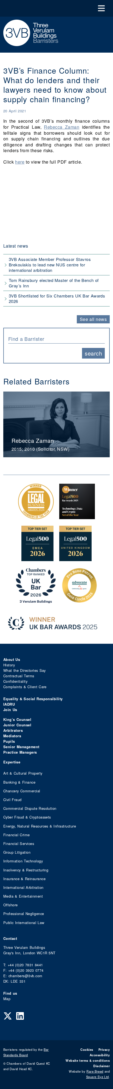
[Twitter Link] (7, 1015)
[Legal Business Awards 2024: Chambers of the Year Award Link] (36, 516)
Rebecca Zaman (61, 127)
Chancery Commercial (21, 790)
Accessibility (100, 1055)
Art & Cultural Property (22, 773)
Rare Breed (94, 1071)
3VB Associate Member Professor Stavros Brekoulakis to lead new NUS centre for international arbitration (50, 264)
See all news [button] (93, 319)
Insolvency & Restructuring (25, 870)
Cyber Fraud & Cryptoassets (27, 817)
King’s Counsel (17, 719)
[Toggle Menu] (101, 8)
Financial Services (18, 843)
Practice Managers (20, 752)
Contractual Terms (18, 675)
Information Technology (23, 861)
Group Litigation (16, 852)
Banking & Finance (19, 782)
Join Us (10, 709)
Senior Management (21, 746)
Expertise (11, 762)
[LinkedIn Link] (20, 1015)
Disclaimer (101, 1066)
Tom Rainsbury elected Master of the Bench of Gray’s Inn (53, 282)
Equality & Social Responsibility (33, 698)
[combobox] (56, 338)
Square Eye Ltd (97, 1077)
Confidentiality (15, 681)
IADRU (9, 704)
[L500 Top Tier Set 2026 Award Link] (75, 558)
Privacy (104, 1049)
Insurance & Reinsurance (24, 878)
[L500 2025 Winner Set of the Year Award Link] (77, 516)
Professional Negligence (23, 913)
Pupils (9, 741)
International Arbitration (23, 887)
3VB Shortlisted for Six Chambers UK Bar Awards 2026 (57, 298)
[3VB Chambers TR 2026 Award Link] (36, 600)
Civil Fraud (12, 799)
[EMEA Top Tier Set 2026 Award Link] (37, 558)
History (9, 664)
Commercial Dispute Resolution (29, 808)
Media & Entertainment (23, 896)
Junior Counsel (17, 725)
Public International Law (23, 922)
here (19, 162)
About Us (11, 659)
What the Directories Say (24, 670)
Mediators (12, 735)
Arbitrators (13, 730)
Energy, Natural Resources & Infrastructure (39, 826)
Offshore (10, 904)
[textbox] (54, 338)
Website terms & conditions (88, 1060)
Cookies (86, 1049)
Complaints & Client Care (25, 686)
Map (6, 998)
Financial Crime (16, 834)
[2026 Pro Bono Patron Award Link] (79, 600)
